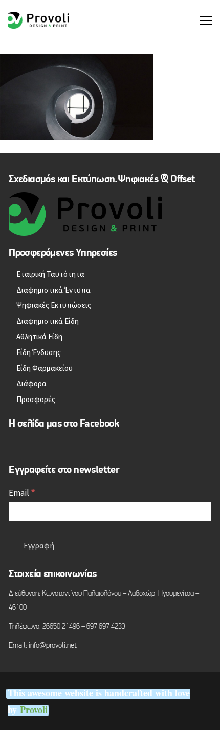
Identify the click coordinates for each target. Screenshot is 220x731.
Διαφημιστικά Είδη (47, 321)
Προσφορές (35, 399)
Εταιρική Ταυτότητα (50, 274)
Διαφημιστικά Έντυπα (53, 290)
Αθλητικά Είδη (39, 336)
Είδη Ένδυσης (38, 352)
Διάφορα (31, 383)
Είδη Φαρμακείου (44, 368)
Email (22, 492)
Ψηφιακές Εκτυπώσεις (53, 305)
